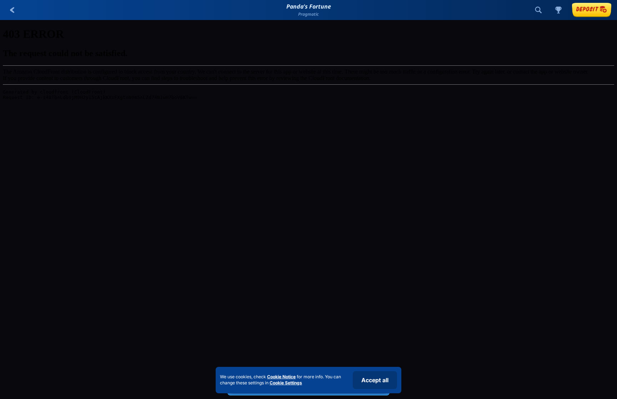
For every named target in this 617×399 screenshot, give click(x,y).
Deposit (587, 9)
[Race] (558, 10)
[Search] (538, 10)
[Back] (12, 10)
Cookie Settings (286, 382)
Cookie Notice (281, 376)
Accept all (374, 380)
